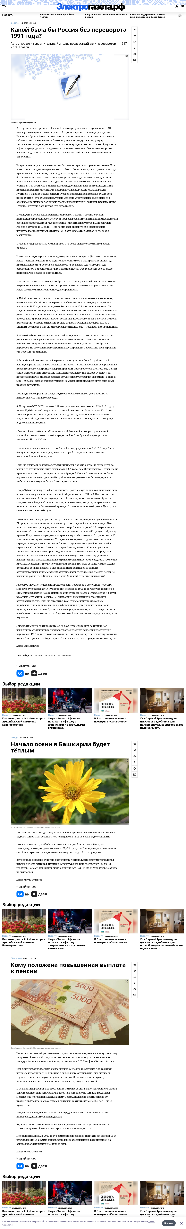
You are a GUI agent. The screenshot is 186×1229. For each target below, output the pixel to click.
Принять (168, 1223)
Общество (16, 958)
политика (66, 655)
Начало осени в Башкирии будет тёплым (57, 15)
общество (28, 655)
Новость (7, 15)
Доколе (14, 23)
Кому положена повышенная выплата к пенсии (106, 15)
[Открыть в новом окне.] (22, 673)
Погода (14, 737)
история (39, 655)
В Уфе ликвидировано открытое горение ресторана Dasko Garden (147, 15)
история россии (52, 655)
